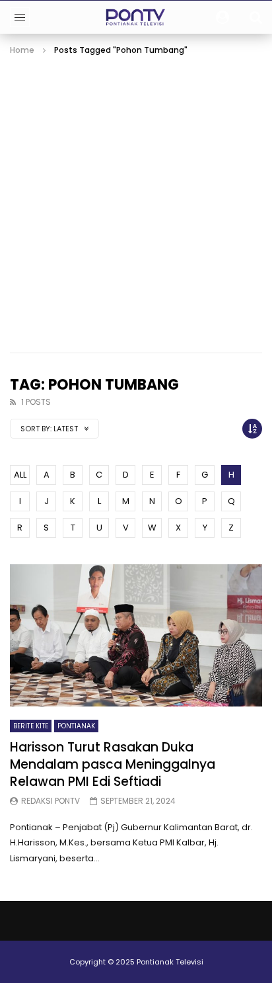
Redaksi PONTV (50, 800)
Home (22, 50)
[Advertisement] (136, 200)
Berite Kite (30, 726)
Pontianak (76, 726)
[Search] (255, 17)
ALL (20, 474)
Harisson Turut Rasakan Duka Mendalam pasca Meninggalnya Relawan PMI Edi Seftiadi (112, 764)
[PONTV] (136, 17)
